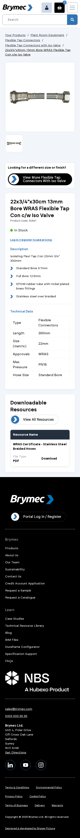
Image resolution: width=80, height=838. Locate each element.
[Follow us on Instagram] (41, 765)
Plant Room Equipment (47, 35)
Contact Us (13, 576)
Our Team (12, 562)
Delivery (40, 805)
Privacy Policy (14, 796)
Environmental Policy (49, 787)
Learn (9, 610)
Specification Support (21, 654)
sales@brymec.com (18, 709)
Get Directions (15, 752)
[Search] (72, 20)
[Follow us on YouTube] (25, 765)
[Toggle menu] (72, 8)
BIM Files (11, 640)
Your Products (15, 35)
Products (11, 548)
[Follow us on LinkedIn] (10, 765)
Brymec (11, 539)
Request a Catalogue (20, 597)
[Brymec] (17, 7)
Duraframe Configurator (22, 647)
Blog (8, 633)
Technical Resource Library (24, 626)
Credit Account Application (25, 583)
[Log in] (47, 8)
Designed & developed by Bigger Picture (30, 828)
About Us (11, 555)
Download (49, 458)
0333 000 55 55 (16, 716)
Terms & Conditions (17, 787)
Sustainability (15, 569)
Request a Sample (18, 590)
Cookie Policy (37, 796)
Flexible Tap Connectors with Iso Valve (33, 45)
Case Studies (14, 618)
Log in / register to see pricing (31, 239)
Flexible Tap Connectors (22, 40)
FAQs (9, 661)
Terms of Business (16, 805)
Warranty (57, 805)
